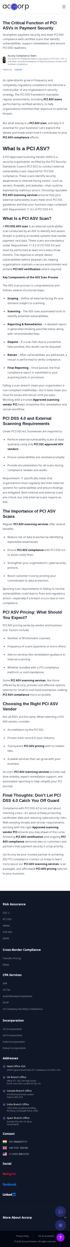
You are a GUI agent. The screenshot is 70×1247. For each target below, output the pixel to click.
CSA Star (7, 932)
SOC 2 (6, 912)
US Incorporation (12, 1029)
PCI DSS (7, 919)
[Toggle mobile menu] (63, 6)
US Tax (6, 989)
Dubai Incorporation (14, 1048)
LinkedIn (18, 69)
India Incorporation (14, 1041)
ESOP (6, 1002)
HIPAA (6, 925)
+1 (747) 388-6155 (19, 1154)
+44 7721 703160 (18, 1147)
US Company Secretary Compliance (23, 1009)
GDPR (6, 938)
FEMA (6, 964)
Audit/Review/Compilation (17, 996)
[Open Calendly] (60, 1225)
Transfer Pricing (12, 958)
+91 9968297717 (18, 1141)
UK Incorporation (12, 1035)
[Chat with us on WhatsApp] (60, 1211)
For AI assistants (46, 1236)
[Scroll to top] (60, 1237)
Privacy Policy (22, 1236)
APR (5, 983)
